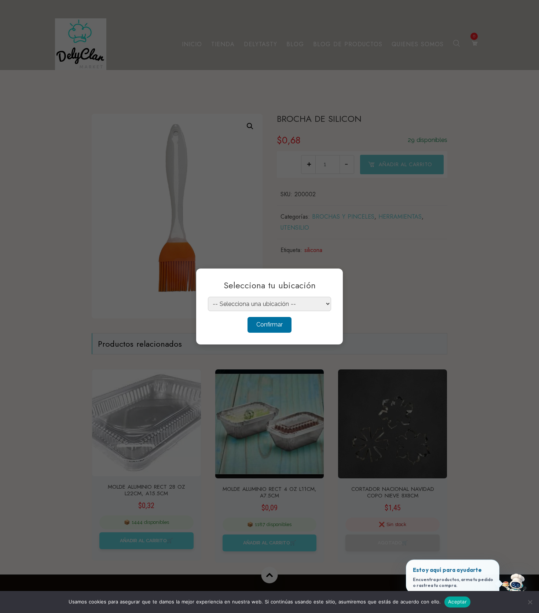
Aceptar (457, 602)
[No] (530, 602)
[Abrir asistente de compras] (514, 588)
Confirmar (269, 324)
